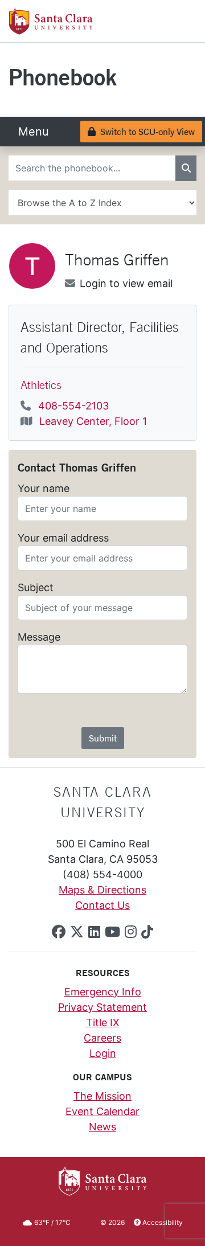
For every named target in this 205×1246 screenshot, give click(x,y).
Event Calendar (102, 1111)
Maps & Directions (102, 890)
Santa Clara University (103, 802)
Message (39, 637)
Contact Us (102, 905)
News (102, 1127)
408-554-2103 (73, 406)
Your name (43, 488)
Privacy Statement (102, 1007)
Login (102, 1053)
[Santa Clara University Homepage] (51, 30)
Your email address (63, 538)
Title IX (103, 1022)
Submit (103, 737)
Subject (36, 587)
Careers (102, 1038)
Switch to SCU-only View (145, 131)
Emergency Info (102, 992)
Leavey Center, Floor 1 (93, 421)
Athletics (41, 384)
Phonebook (63, 77)
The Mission (102, 1096)
